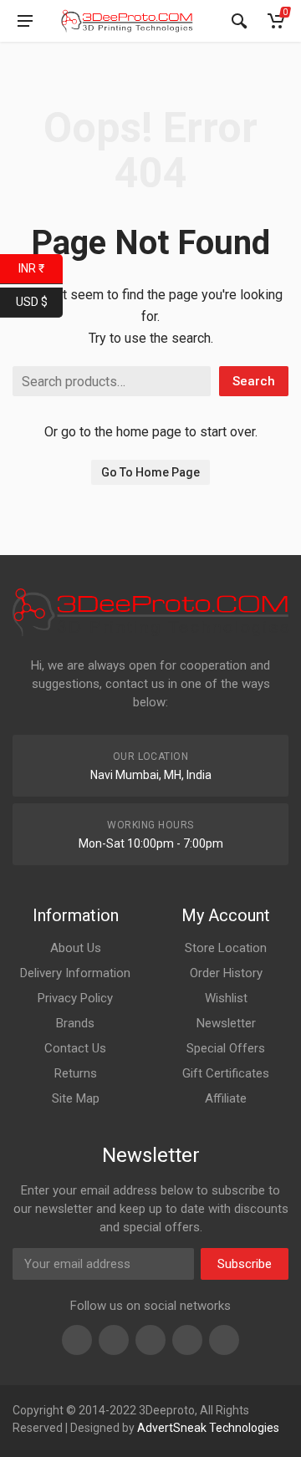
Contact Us (75, 1048)
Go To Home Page (150, 472)
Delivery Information (75, 973)
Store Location (226, 947)
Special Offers (225, 1048)
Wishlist (226, 998)
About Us (75, 947)
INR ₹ (40, 267)
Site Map (75, 1098)
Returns (75, 1073)
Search (253, 381)
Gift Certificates (225, 1073)
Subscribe (244, 1263)
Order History (226, 973)
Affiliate (226, 1098)
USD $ (39, 300)
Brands (75, 1023)
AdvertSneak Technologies (208, 1427)
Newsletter (226, 1023)
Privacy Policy (75, 998)
